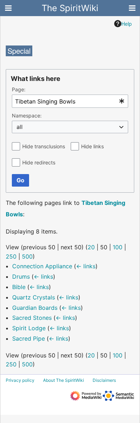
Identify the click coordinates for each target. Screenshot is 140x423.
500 (27, 256)
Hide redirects (38, 162)
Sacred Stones (32, 317)
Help (126, 23)
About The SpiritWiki (63, 380)
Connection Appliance (42, 266)
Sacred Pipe (28, 338)
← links (85, 266)
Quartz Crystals (33, 297)
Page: (18, 89)
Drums (21, 276)
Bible (18, 286)
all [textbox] (20, 126)
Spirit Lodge (29, 328)
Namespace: (27, 115)
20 (91, 247)
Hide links (92, 146)
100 (117, 247)
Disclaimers (104, 380)
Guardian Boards (34, 307)
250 (11, 256)
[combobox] (70, 101)
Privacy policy (20, 380)
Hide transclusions (43, 146)
